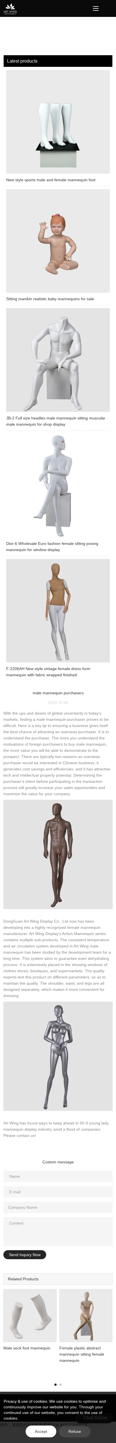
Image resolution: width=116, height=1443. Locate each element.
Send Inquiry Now (25, 1254)
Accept (41, 1431)
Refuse (74, 1431)
